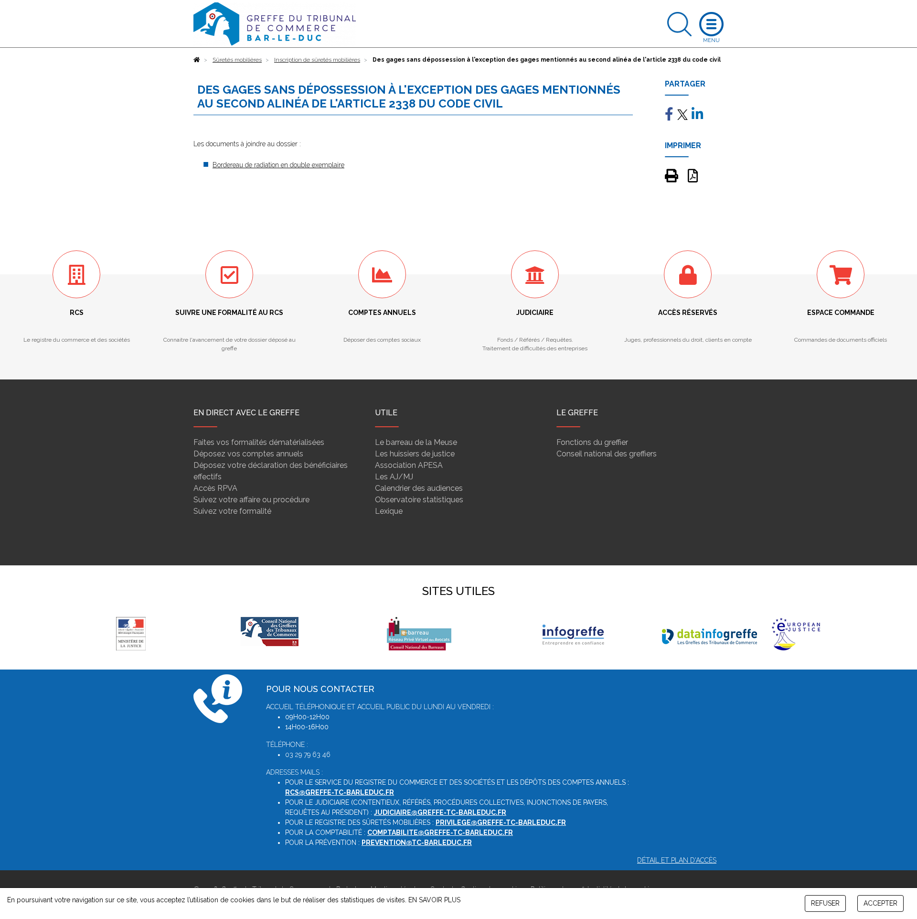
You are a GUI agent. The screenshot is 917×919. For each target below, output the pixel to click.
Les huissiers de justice (415, 453)
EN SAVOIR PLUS (434, 900)
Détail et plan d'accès (676, 860)
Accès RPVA (215, 488)
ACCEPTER (880, 903)
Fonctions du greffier (592, 442)
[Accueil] (196, 59)
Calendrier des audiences (419, 488)
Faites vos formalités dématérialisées (258, 442)
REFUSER (825, 903)
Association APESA (409, 465)
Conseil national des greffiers (606, 453)
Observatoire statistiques (419, 499)
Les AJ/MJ (394, 476)
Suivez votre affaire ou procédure (251, 499)
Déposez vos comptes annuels (248, 453)
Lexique (389, 511)
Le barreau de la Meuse (416, 442)
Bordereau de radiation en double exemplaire (278, 165)
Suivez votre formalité (232, 511)
